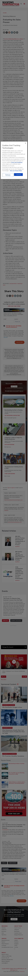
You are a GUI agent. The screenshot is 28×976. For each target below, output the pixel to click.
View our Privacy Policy (16, 170)
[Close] (25, 143)
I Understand (18, 174)
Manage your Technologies (7, 175)
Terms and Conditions (16, 162)
